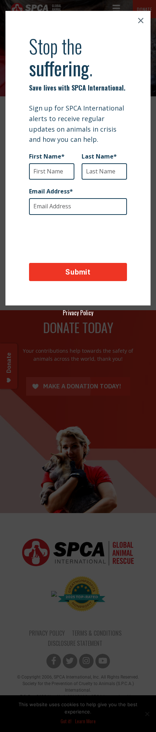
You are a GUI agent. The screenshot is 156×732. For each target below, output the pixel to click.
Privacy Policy (78, 312)
